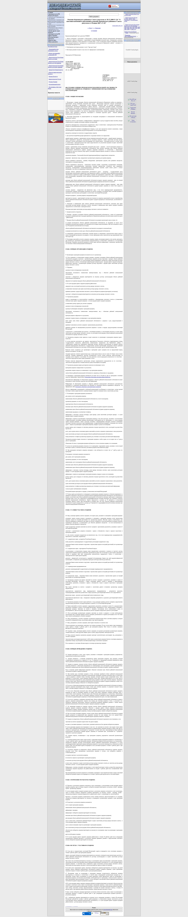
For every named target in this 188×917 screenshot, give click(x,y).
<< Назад (90, 28)
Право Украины (52, 35)
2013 (125, 27)
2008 (139, 27)
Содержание (94, 30)
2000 (128, 29)
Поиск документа (53, 42)
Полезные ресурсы (53, 37)
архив (125, 21)
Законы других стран (54, 31)
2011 (131, 27)
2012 (128, 27)
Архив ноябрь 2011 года (117, 25)
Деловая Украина (53, 81)
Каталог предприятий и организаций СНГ (54, 54)
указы (133, 18)
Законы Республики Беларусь (56, 69)
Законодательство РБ (54, 14)
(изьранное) (127, 20)
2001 (125, 29)
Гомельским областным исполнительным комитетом (97, 377)
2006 (128, 28)
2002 (139, 28)
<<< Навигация (97, 28)
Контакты (51, 38)
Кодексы (50, 32)
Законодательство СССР (53, 29)
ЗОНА (126, 32)
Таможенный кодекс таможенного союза (53, 50)
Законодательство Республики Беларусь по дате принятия (55, 62)
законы (130, 18)
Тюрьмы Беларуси (53, 76)
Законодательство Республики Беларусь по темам (55, 58)
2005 (131, 28)
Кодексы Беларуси (53, 15)
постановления (134, 20)
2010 (133, 27)
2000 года (133, 29)
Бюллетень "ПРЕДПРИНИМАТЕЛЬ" (130, 36)
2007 (125, 28)
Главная (50, 12)
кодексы (126, 18)
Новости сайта (52, 40)
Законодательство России (55, 79)
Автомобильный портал (54, 84)
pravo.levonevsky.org (107, 909)
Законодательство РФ (54, 34)
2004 (133, 28)
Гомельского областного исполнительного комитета (88, 386)
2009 (136, 27)
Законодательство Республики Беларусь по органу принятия (55, 66)
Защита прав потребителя (130, 31)
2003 (136, 28)
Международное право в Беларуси (55, 27)
